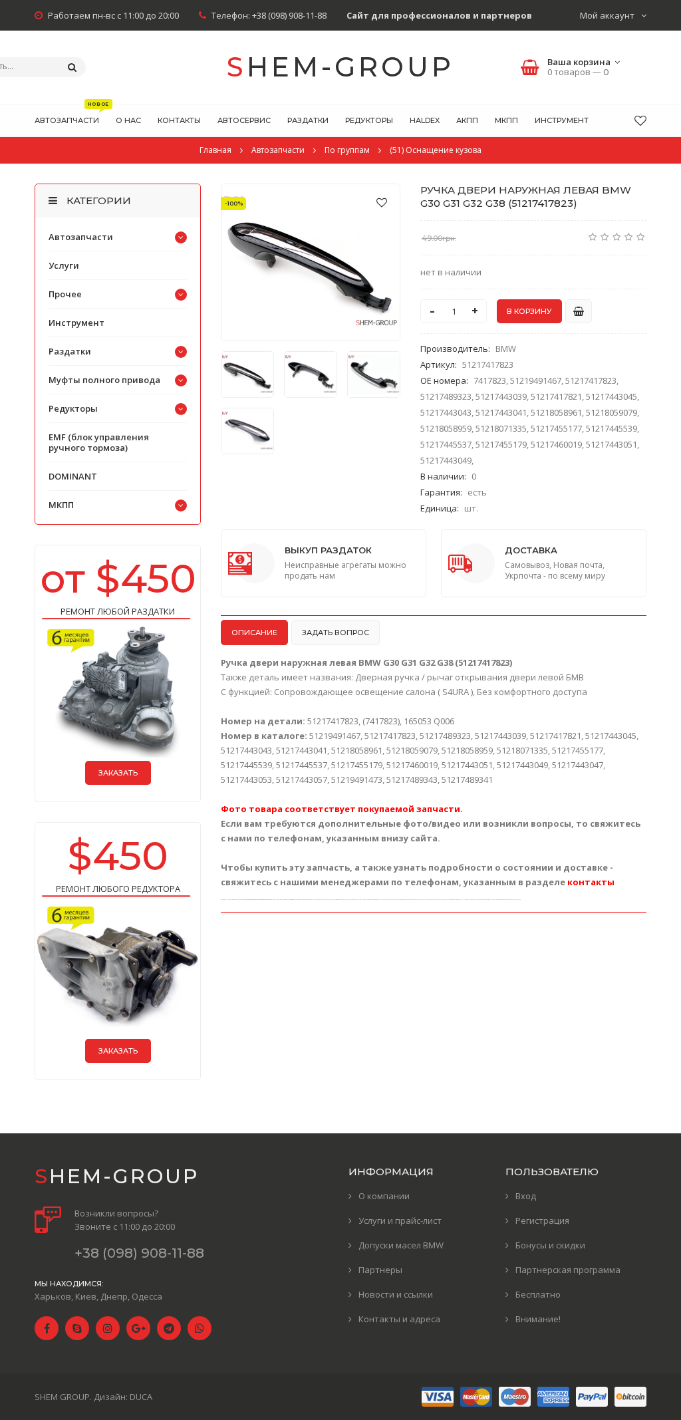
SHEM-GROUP (340, 67)
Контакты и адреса (399, 1319)
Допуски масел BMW (401, 1245)
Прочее (65, 294)
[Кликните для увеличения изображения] (310, 262)
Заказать (118, 773)
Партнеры (380, 1270)
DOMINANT (73, 476)
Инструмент (76, 323)
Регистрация (542, 1220)
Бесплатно (538, 1294)
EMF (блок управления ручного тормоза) (99, 442)
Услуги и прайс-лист (400, 1220)
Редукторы (73, 408)
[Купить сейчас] (578, 311)
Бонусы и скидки (550, 1245)
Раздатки (70, 351)
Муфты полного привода (104, 380)
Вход (525, 1196)
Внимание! (538, 1319)
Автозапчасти (81, 237)
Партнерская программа (567, 1270)
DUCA (141, 1397)
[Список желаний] (640, 120)
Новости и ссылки (395, 1294)
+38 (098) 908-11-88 (289, 15)
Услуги (64, 265)
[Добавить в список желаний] (381, 202)
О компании (384, 1196)
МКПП (61, 505)
